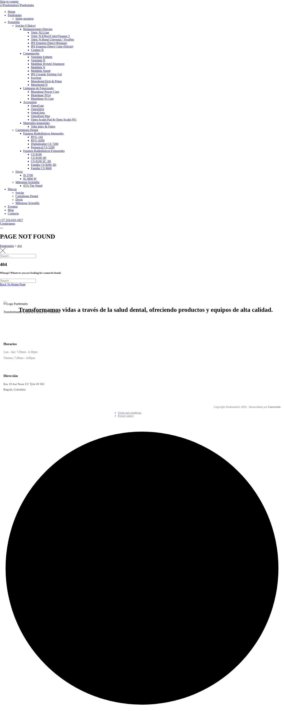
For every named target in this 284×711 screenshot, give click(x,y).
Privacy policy (126, 415)
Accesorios (30, 102)
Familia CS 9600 (41, 168)
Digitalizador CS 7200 (44, 144)
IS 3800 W (30, 178)
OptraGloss (38, 112)
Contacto (13, 213)
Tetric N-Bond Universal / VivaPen (52, 39)
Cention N (37, 50)
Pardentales (15, 15)
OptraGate (37, 105)
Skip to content (9, 1)
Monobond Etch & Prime (46, 81)
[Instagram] (27, 323)
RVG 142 (37, 137)
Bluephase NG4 (41, 95)
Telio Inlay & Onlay (43, 126)
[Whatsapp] (36, 323)
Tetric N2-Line (40, 32)
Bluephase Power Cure (45, 91)
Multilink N (38, 67)
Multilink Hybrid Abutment (47, 64)
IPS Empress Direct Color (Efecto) (52, 46)
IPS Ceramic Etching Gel (46, 74)
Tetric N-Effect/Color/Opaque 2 (50, 36)
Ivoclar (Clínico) (25, 25)
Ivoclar (19, 192)
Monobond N (39, 84)
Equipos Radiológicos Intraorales (43, 133)
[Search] (277, 259)
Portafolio (14, 22)
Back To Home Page (13, 284)
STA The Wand (32, 185)
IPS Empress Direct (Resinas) (49, 43)
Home (11, 11)
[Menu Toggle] (1, 228)
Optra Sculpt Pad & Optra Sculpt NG (54, 119)
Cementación (31, 53)
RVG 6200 (37, 140)
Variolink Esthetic (42, 57)
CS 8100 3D (38, 157)
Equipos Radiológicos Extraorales (44, 151)
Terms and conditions (129, 412)
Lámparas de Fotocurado (38, 88)
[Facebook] (7, 323)
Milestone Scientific (27, 182)
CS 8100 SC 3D (41, 161)
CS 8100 (36, 154)
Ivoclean (36, 77)
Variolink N (38, 60)
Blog (11, 210)
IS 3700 (28, 175)
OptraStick (37, 109)
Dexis (19, 171)
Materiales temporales (36, 123)
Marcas (12, 189)
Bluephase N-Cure (42, 98)
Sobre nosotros (24, 18)
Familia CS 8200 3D (43, 164)
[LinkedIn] (17, 323)
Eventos (13, 206)
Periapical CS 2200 (42, 147)
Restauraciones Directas (37, 29)
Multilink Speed (40, 70)
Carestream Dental (26, 130)
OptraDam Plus (40, 116)
